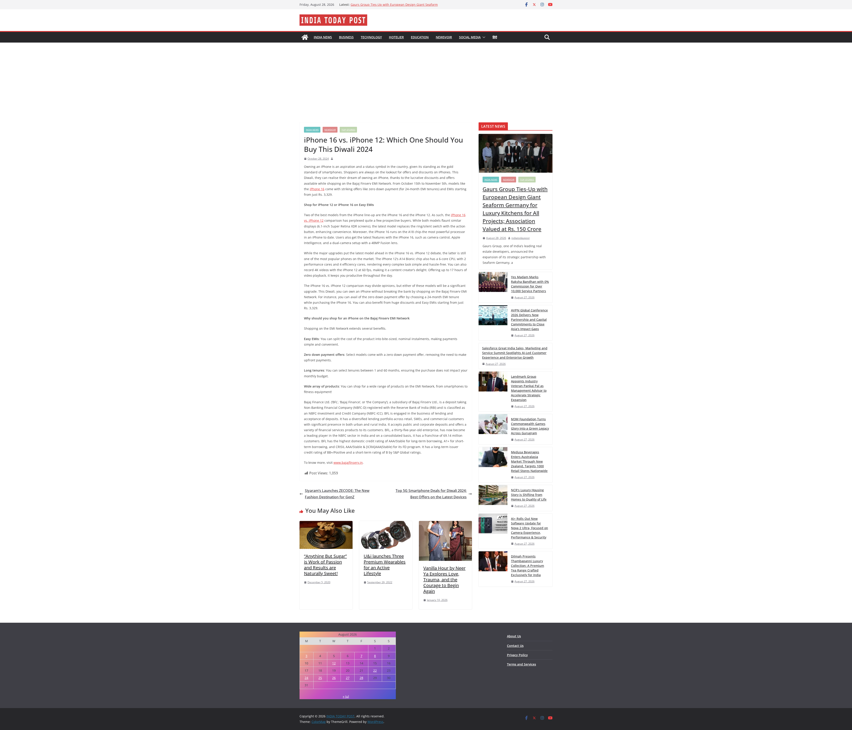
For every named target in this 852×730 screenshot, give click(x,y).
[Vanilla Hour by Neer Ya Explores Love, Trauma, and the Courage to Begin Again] (445, 524)
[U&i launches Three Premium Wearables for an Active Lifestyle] (385, 524)
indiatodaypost (520, 238)
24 (306, 678)
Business (346, 37)
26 (334, 678)
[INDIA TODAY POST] (305, 37)
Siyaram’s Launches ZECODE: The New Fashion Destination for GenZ (337, 493)
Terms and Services (521, 664)
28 (361, 678)
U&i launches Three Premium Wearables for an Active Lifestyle (385, 564)
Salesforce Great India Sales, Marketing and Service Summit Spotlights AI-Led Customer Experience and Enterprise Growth (514, 353)
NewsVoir (444, 37)
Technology (371, 37)
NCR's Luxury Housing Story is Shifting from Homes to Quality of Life (528, 494)
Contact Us (515, 646)
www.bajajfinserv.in (348, 462)
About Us (514, 636)
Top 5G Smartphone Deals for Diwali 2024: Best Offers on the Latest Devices (431, 493)
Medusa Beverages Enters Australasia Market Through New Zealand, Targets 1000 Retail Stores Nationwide (529, 461)
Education (420, 37)
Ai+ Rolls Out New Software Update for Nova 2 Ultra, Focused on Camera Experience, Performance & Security (529, 528)
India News (323, 37)
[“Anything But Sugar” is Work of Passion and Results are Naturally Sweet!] (326, 524)
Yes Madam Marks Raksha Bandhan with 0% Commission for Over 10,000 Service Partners (530, 284)
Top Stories (348, 129)
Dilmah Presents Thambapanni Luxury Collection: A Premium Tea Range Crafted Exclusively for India (527, 565)
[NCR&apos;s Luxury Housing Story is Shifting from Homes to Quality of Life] (493, 498)
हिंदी (495, 37)
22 (375, 670)
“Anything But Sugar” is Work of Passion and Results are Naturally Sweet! (325, 564)
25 (320, 678)
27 (347, 678)
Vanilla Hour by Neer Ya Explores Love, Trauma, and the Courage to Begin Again (444, 579)
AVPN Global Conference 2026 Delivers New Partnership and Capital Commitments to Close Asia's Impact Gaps (529, 319)
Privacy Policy (517, 655)
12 (334, 663)
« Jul (346, 696)
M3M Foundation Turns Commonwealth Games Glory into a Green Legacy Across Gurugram (530, 426)
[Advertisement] (426, 76)
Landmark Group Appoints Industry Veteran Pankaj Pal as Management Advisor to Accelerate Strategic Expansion (393, 6)
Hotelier (396, 37)
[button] (483, 37)
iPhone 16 (317, 189)
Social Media (470, 37)
